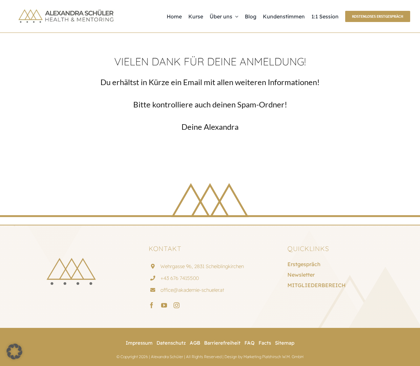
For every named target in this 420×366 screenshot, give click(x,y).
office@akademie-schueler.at (192, 290)
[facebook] (152, 305)
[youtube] (164, 305)
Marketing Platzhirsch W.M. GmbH (273, 356)
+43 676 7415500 (179, 278)
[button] (14, 351)
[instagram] (176, 305)
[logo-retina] (65, 11)
